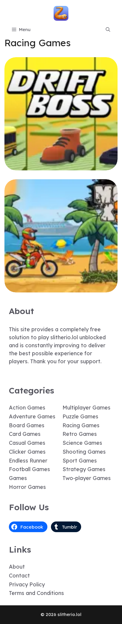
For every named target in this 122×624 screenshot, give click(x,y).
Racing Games (80, 425)
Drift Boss (61, 166)
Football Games (29, 469)
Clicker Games (27, 451)
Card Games (25, 434)
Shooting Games (84, 451)
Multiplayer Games (86, 407)
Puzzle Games (80, 416)
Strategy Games (83, 469)
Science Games (82, 442)
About (17, 566)
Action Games (27, 407)
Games (18, 478)
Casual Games (27, 442)
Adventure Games (32, 416)
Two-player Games (86, 478)
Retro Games (79, 434)
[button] (108, 30)
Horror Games (27, 487)
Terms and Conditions (36, 593)
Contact (19, 575)
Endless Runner (28, 460)
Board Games (26, 425)
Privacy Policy (27, 584)
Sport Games (79, 460)
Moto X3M (61, 288)
